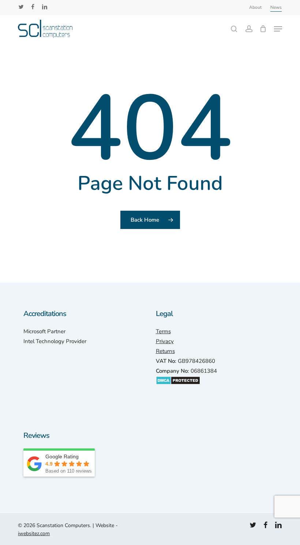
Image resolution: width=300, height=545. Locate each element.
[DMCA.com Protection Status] (178, 388)
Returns (165, 351)
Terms (163, 331)
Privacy (165, 341)
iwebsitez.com (34, 533)
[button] (278, 29)
